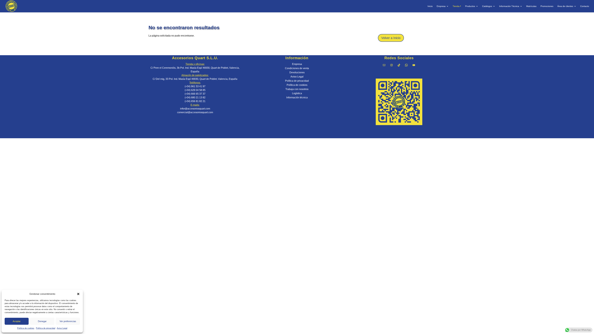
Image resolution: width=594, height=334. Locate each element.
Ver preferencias (68, 321)
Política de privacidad (45, 328)
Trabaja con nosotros (296, 89)
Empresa (441, 6)
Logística (297, 93)
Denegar (42, 321)
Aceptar (17, 321)
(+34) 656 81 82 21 (195, 101)
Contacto (584, 6)
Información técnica (297, 97)
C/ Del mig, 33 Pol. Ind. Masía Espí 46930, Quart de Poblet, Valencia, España (195, 79)
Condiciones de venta (297, 68)
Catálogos (487, 6)
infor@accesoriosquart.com (195, 108)
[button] (78, 293)
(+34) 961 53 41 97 (195, 86)
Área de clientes (565, 6)
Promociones (546, 6)
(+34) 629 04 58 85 (195, 90)
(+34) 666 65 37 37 (195, 93)
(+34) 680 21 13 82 (195, 97)
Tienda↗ (457, 6)
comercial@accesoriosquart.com (195, 112)
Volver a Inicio (390, 38)
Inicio (430, 6)
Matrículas (531, 6)
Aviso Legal (62, 328)
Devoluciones (297, 72)
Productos (470, 6)
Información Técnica (509, 6)
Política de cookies (25, 328)
